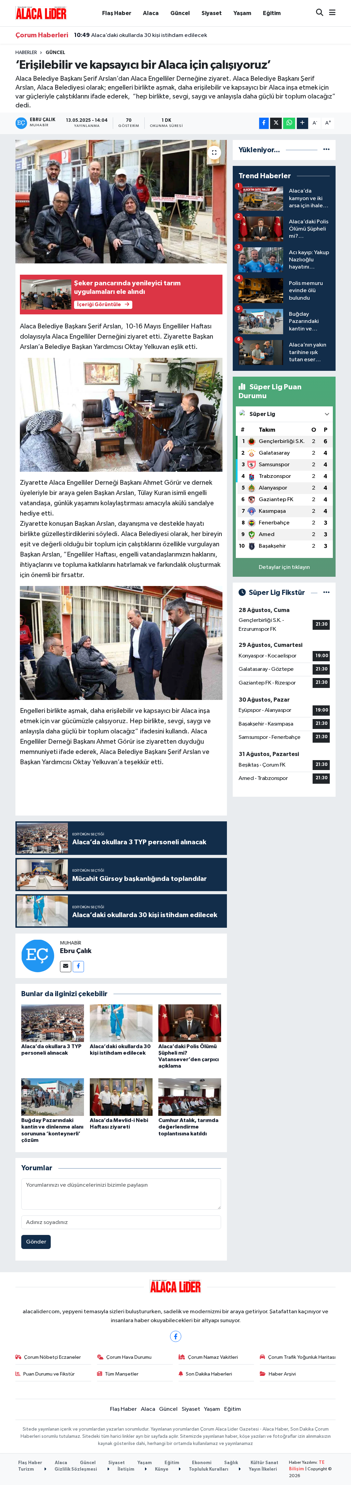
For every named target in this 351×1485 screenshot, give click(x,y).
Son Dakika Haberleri (209, 1374)
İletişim (125, 1469)
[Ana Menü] (329, 13)
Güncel (180, 13)
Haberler (26, 52)
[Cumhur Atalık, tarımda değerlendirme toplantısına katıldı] (189, 1097)
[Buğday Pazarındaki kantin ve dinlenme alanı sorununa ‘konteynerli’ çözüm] (52, 1097)
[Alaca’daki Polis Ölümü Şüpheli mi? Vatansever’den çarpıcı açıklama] (189, 1023)
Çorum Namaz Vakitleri (213, 1357)
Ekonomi (201, 1463)
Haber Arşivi (282, 1374)
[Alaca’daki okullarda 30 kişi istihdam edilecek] (121, 1023)
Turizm (26, 1469)
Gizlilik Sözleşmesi (75, 1469)
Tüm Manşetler (121, 1374)
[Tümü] (326, 150)
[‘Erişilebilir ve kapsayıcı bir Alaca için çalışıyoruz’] (121, 202)
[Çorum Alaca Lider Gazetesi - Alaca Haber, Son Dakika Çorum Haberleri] (41, 12)
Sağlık (231, 1463)
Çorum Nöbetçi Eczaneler (52, 1357)
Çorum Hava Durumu (129, 1357)
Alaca (151, 13)
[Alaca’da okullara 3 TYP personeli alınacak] (52, 1023)
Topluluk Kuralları (208, 1469)
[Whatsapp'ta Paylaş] (289, 123)
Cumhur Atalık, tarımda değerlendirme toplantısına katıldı (188, 1127)
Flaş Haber (116, 13)
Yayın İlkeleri (262, 1469)
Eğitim (272, 13)
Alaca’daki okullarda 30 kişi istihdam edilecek (140, 35)
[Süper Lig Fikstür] (326, 593)
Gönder (36, 1242)
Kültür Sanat (264, 1463)
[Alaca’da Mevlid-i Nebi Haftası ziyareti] (121, 1097)
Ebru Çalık (76, 951)
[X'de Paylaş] (276, 123)
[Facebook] (78, 966)
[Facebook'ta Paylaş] (264, 123)
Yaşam (242, 13)
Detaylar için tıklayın (284, 567)
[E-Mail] (65, 966)
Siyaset (212, 13)
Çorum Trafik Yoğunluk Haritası (302, 1357)
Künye (161, 1469)
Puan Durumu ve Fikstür (49, 1374)
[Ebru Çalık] (37, 956)
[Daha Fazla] (302, 123)
